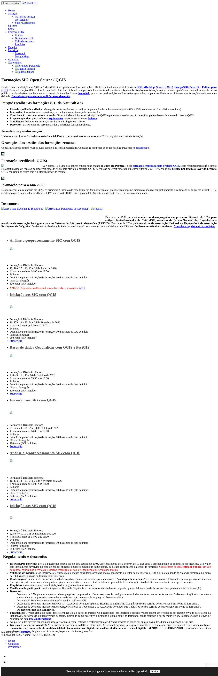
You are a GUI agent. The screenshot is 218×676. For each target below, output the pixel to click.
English (30, 68)
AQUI (82, 288)
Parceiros (13, 50)
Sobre (11, 28)
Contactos (13, 59)
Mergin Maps (22, 56)
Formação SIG (16, 31)
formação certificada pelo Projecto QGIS (156, 165)
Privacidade (14, 646)
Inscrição (20, 44)
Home (11, 10)
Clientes (12, 25)
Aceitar (154, 671)
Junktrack (20, 53)
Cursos (18, 35)
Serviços (12, 13)
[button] (15, 62)
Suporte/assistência (25, 22)
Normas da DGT (24, 38)
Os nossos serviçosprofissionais (25, 18)
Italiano (30, 71)
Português (34, 65)
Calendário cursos (24, 41)
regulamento (143, 147)
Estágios (12, 47)
